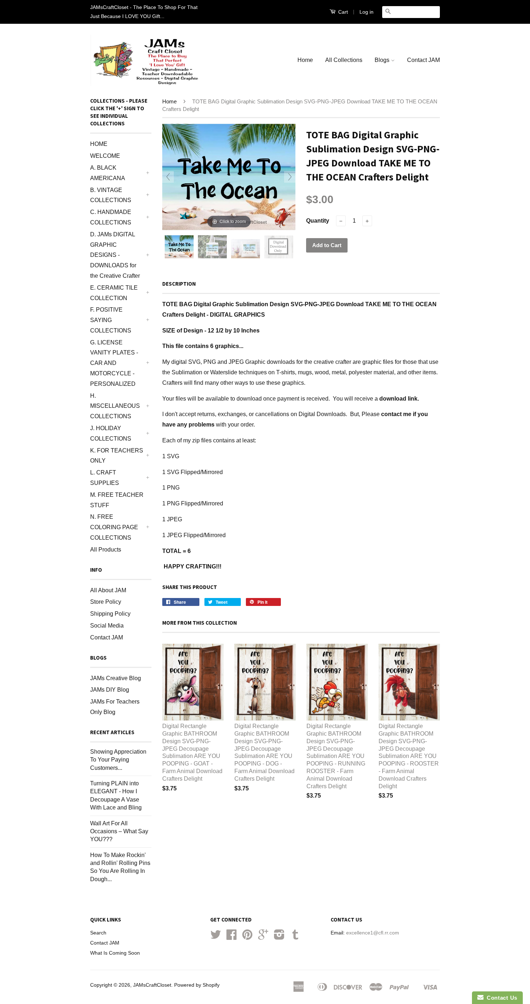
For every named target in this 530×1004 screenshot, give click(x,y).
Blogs (383, 60)
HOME (98, 144)
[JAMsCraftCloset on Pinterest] (247, 937)
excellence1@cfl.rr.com (372, 933)
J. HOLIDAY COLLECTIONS (110, 433)
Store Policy (105, 602)
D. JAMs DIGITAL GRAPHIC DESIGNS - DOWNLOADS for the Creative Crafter (115, 255)
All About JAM (108, 590)
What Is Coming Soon (115, 953)
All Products (105, 549)
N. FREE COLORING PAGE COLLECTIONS (114, 527)
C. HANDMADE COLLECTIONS (110, 217)
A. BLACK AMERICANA (107, 173)
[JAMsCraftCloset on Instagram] (279, 937)
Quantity (317, 221)
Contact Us (500, 998)
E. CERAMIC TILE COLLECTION (114, 293)
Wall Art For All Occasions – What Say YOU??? (119, 831)
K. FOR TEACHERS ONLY (116, 455)
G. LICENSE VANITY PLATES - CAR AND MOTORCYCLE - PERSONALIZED (114, 363)
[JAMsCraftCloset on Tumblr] (295, 937)
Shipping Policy (110, 614)
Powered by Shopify (197, 985)
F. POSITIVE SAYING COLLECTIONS (110, 320)
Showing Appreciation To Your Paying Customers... (118, 760)
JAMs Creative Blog (115, 678)
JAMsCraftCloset (152, 985)
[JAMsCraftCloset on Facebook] (231, 937)
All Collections (343, 60)
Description (179, 283)
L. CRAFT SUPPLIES (104, 477)
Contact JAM (423, 60)
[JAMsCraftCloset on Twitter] (215, 937)
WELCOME (105, 156)
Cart (342, 12)
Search (98, 933)
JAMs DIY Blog (109, 690)
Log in (366, 12)
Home (305, 60)
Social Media (107, 626)
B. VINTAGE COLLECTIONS (110, 195)
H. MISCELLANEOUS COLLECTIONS (115, 406)
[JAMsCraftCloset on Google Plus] (263, 937)
